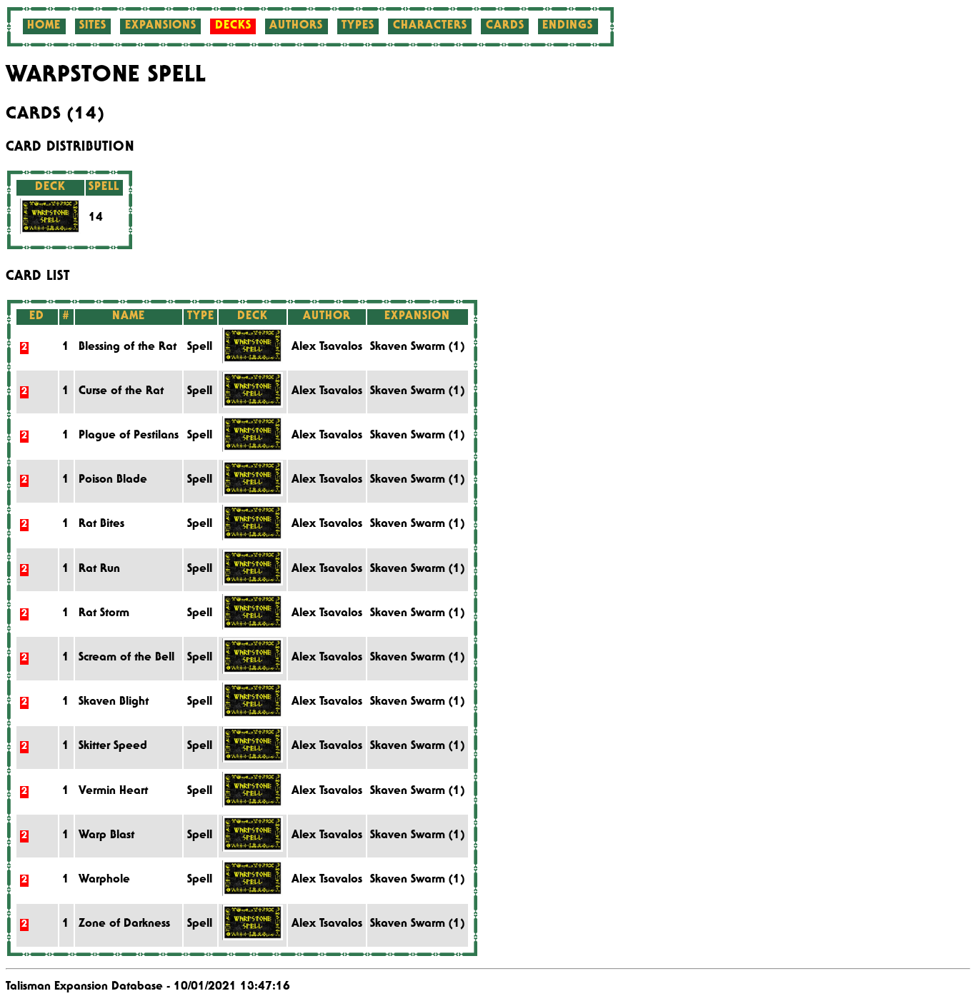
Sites (92, 26)
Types (358, 26)
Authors (296, 26)
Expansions (160, 26)
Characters (430, 26)
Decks (233, 26)
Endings (567, 26)
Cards (505, 26)
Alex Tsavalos (327, 347)
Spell (199, 347)
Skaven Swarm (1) (417, 347)
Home (44, 26)
